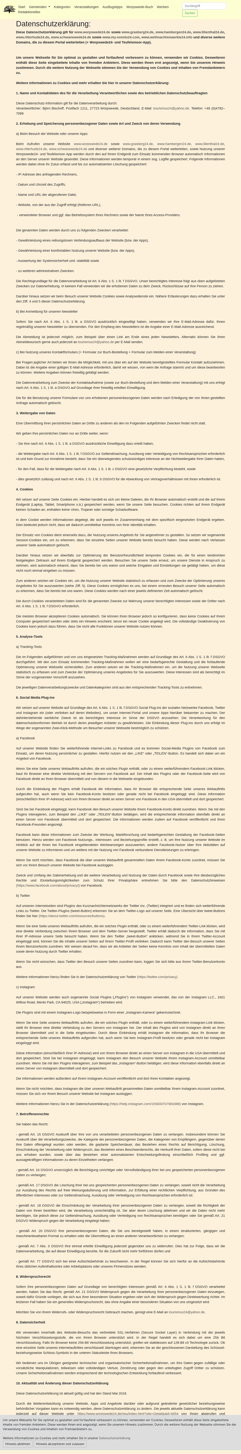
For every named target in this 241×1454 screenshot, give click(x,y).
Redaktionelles (29, 12)
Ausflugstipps (112, 7)
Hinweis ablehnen (17, 1444)
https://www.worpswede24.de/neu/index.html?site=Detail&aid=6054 (127, 1414)
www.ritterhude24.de (32, 37)
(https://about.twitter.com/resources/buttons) (71, 916)
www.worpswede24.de (92, 32)
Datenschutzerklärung (114, 1438)
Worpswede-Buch (139, 7)
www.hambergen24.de (173, 32)
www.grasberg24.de (137, 32)
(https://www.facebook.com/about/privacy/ (47, 885)
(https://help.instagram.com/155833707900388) (145, 1104)
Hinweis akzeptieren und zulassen (60, 1444)
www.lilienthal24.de (208, 32)
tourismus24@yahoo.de (96, 342)
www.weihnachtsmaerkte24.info (166, 37)
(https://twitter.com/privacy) (157, 977)
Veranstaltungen (86, 7)
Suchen (190, 13)
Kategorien (62, 7)
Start (21, 7)
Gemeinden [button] (38, 7)
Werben (163, 7)
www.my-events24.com (121, 37)
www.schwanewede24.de (71, 37)
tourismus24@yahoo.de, (171, 108)
